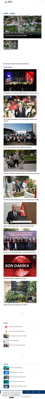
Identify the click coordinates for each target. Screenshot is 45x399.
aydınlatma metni (4, 395)
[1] (22, 37)
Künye (33, 391)
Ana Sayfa (28, 391)
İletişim (38, 391)
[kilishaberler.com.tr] (9, 2)
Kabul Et (11, 397)
